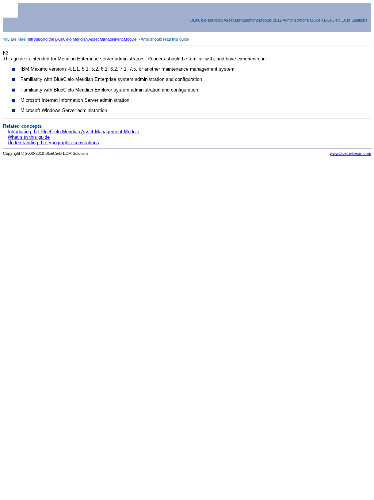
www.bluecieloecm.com (350, 153)
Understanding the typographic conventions (53, 142)
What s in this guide (29, 137)
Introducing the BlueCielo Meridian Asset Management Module (82, 39)
